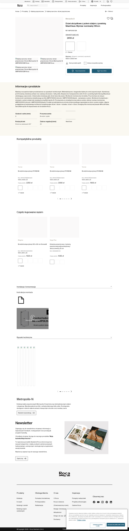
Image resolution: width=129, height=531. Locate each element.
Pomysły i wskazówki (79, 498)
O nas (56, 493)
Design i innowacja (60, 509)
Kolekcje (19, 498)
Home (17, 11)
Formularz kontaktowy (42, 498)
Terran (20, 167)
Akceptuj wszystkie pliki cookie (116, 524)
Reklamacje (39, 505)
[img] (20, 188)
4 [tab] (66, 391)
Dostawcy (57, 519)
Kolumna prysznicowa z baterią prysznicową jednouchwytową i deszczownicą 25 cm (60, 246)
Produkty (83, 5)
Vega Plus (53, 240)
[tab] (64, 286)
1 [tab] (60, 391)
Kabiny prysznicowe (37, 11)
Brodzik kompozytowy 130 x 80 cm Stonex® (32, 244)
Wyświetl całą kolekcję (24, 413)
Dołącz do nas (58, 516)
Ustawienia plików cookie (97, 525)
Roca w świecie (59, 502)
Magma (20, 240)
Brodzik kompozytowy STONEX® (28, 171)
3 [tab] (64, 391)
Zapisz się (20, 458)
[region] (97, 519)
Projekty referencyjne (79, 502)
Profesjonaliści (106, 5)
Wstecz (110, 11)
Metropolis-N (25, 399)
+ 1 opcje (21, 193)
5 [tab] (68, 391)
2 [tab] (62, 391)
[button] (28, 5)
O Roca (56, 498)
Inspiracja (93, 5)
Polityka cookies (81, 520)
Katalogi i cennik (22, 505)
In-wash (19, 502)
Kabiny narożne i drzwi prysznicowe (58, 11)
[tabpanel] (33, 169)
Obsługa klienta (41, 493)
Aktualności (57, 512)
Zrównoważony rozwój (61, 505)
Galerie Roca (76, 505)
